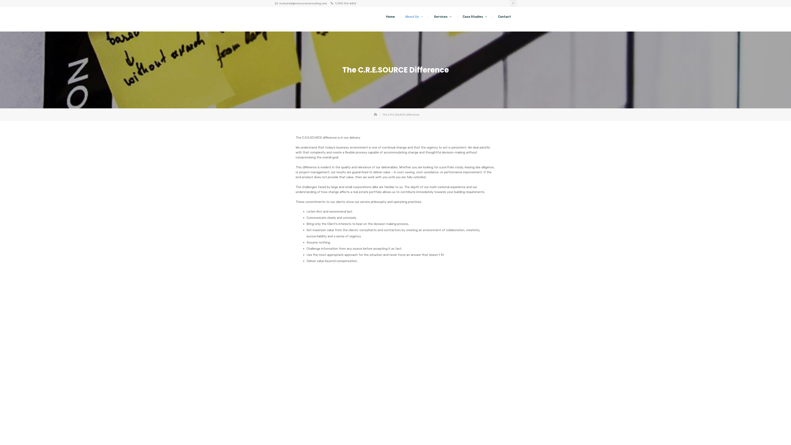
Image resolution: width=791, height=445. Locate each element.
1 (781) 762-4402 (345, 3)
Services (441, 17)
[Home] (376, 114)
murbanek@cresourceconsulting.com (303, 3)
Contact (504, 17)
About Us (412, 17)
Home (390, 17)
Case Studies (473, 17)
